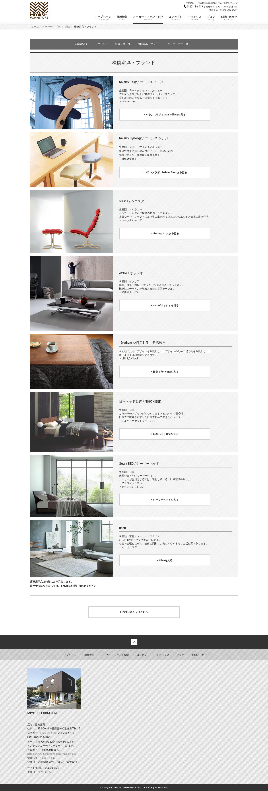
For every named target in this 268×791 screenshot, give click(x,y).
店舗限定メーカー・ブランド (91, 44)
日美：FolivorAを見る (165, 371)
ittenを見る (165, 560)
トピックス (194, 18)
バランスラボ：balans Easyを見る (166, 114)
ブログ (211, 18)
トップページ (103, 18)
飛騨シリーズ (122, 44)
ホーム (35, 26)
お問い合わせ (229, 18)
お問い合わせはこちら (135, 612)
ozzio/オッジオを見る (166, 305)
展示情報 (122, 18)
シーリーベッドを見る (165, 499)
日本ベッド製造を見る (165, 433)
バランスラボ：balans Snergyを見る (165, 172)
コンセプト (175, 18)
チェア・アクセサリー (180, 44)
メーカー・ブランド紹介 (148, 18)
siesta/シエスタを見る (166, 233)
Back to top (134, 642)
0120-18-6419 (195, 6)
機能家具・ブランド (149, 44)
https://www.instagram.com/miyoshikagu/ (52, 753)
